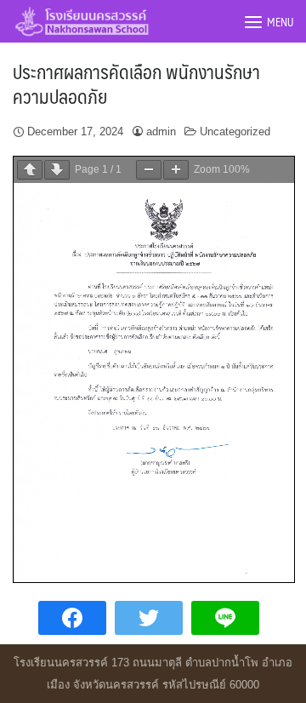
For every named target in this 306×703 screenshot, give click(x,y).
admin (161, 131)
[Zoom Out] (149, 170)
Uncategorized (235, 131)
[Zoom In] (176, 170)
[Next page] (57, 170)
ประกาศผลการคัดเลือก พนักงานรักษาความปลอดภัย (136, 83)
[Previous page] (29, 170)
